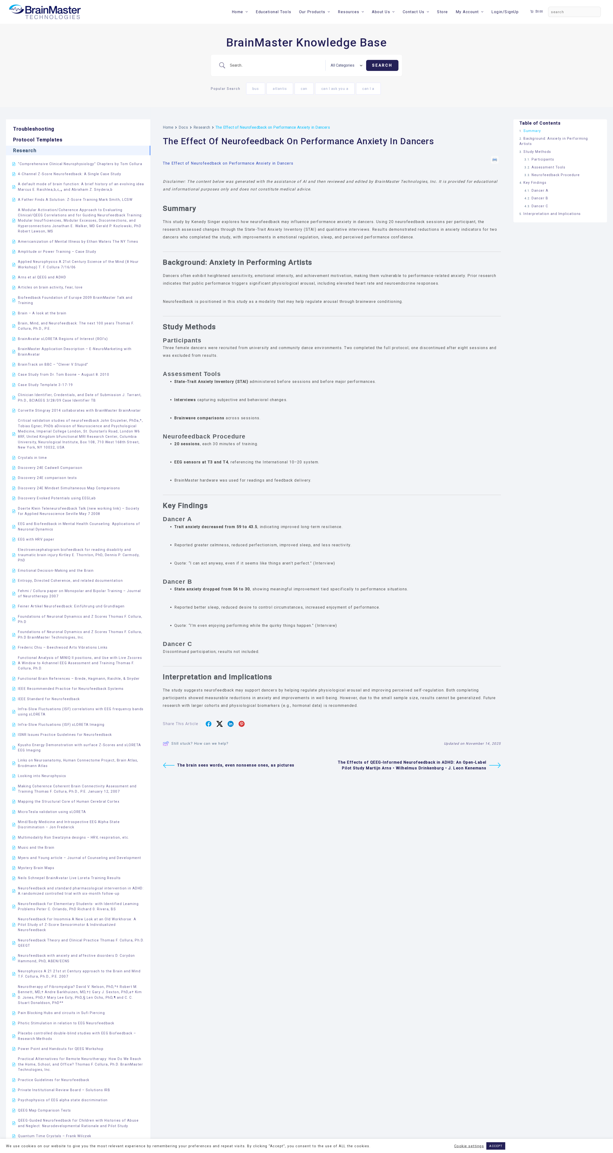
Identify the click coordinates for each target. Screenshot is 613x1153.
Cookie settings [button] (469, 1146)
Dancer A (540, 190)
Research (201, 127)
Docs (183, 127)
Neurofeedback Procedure (556, 175)
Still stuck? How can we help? (200, 743)
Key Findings (534, 183)
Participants (543, 159)
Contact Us (414, 12)
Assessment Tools (548, 167)
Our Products (312, 12)
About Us (381, 12)
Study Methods (537, 152)
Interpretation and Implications (552, 214)
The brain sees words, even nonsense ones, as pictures (236, 765)
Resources (348, 12)
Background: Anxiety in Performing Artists (553, 141)
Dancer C (540, 206)
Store (442, 12)
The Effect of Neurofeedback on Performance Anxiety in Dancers (228, 163)
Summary (532, 131)
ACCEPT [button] (495, 1146)
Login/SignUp (505, 12)
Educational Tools (273, 12)
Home (237, 12)
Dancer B (540, 198)
